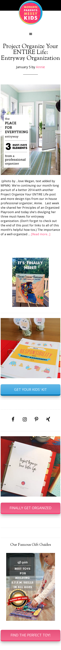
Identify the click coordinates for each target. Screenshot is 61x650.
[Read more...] (40, 234)
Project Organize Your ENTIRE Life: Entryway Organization (30, 52)
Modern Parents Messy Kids (30, 12)
